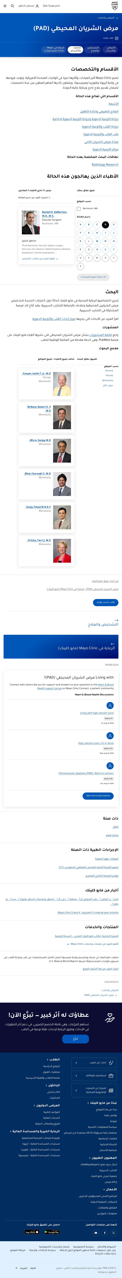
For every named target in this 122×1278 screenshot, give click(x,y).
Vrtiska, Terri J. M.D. (39, 540)
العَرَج (115, 827)
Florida (109, 376)
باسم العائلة (83, 217)
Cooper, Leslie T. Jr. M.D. (36, 374)
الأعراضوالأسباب (110, 49)
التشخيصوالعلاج (93, 49)
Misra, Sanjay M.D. (40, 440)
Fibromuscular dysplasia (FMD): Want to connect (86, 773)
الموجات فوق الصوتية (106, 859)
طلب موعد (108, 38)
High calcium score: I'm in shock (96, 743)
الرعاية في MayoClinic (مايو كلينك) (54, 49)
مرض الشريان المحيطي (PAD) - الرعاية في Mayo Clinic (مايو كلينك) (82, 589)
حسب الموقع (84, 201)
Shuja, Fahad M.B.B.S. (38, 507)
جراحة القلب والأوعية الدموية (100, 127)
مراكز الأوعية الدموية (105, 149)
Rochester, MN (90, 209)
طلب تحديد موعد (106, 602)
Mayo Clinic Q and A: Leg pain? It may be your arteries (88, 913)
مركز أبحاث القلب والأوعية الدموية (54, 319)
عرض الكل (108, 386)
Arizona (109, 371)
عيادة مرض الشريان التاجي (101, 142)
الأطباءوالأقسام (76, 49)
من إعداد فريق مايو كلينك (105, 581)
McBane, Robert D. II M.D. (39, 409)
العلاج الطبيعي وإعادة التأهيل (99, 111)
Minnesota (107, 381)
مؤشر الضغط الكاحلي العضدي (101, 876)
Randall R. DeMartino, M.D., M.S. (54, 214)
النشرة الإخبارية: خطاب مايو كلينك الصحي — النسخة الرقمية (86, 936)
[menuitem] (110, 50)
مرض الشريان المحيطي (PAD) (75, 29)
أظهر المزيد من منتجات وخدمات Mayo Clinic (94, 944)
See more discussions (98, 796)
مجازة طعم (112, 835)
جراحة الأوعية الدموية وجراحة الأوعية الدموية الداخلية (85, 119)
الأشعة (113, 104)
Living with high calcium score (97, 713)
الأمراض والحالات (106, 18)
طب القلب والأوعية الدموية (100, 134)
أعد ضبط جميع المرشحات (93, 277)
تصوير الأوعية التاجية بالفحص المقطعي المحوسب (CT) (88, 867)
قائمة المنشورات (100, 335)
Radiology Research (105, 165)
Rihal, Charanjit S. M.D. (37, 474)
